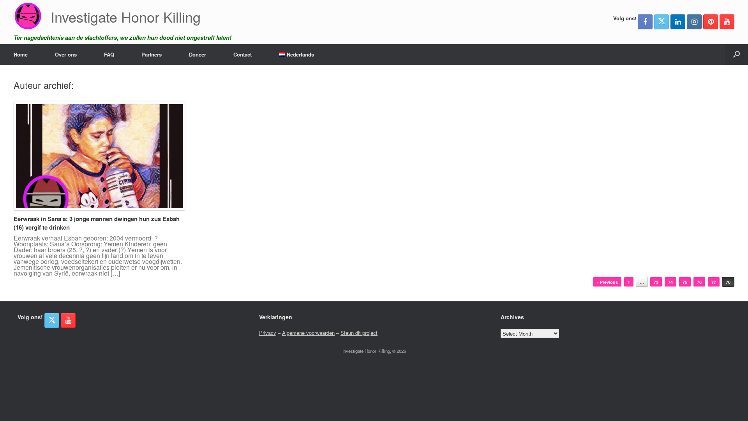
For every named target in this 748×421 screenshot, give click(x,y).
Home (21, 54)
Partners (151, 54)
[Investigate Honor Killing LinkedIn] (677, 21)
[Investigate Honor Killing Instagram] (694, 21)
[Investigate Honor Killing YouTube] (727, 21)
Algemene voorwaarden (308, 332)
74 (670, 282)
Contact (242, 54)
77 (713, 282)
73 (656, 282)
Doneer (197, 54)
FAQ (109, 54)
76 (699, 282)
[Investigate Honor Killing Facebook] (645, 21)
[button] (736, 54)
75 (685, 282)
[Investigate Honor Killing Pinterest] (710, 21)
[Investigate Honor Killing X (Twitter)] (661, 21)
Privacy (267, 332)
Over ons (66, 54)
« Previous (607, 282)
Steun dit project (359, 332)
